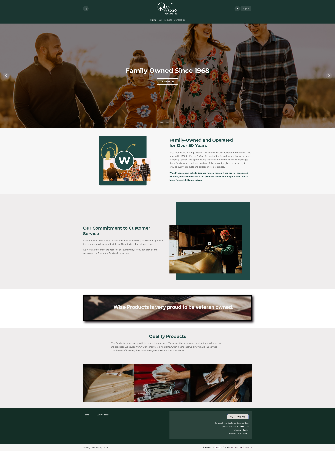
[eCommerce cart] (237, 8)
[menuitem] (153, 19)
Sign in (246, 8)
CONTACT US (237, 416)
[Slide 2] (167, 122)
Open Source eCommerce (240, 447)
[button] (86, 8)
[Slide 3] (173, 122)
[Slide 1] (162, 122)
